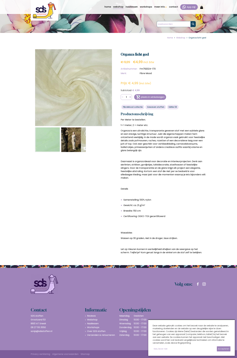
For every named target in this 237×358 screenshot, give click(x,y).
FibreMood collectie (133, 107)
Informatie (96, 309)
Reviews (91, 315)
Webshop (92, 319)
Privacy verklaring (40, 354)
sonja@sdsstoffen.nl (41, 331)
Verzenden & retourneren (101, 335)
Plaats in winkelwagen (152, 97)
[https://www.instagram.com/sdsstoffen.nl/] (204, 284)
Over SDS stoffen (96, 331)
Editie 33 (173, 107)
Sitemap (85, 354)
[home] (44, 10)
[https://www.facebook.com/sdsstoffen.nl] (198, 284)
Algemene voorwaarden (65, 354)
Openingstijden (135, 309)
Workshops (93, 327)
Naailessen (93, 323)
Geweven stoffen (155, 107)
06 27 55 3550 (38, 327)
